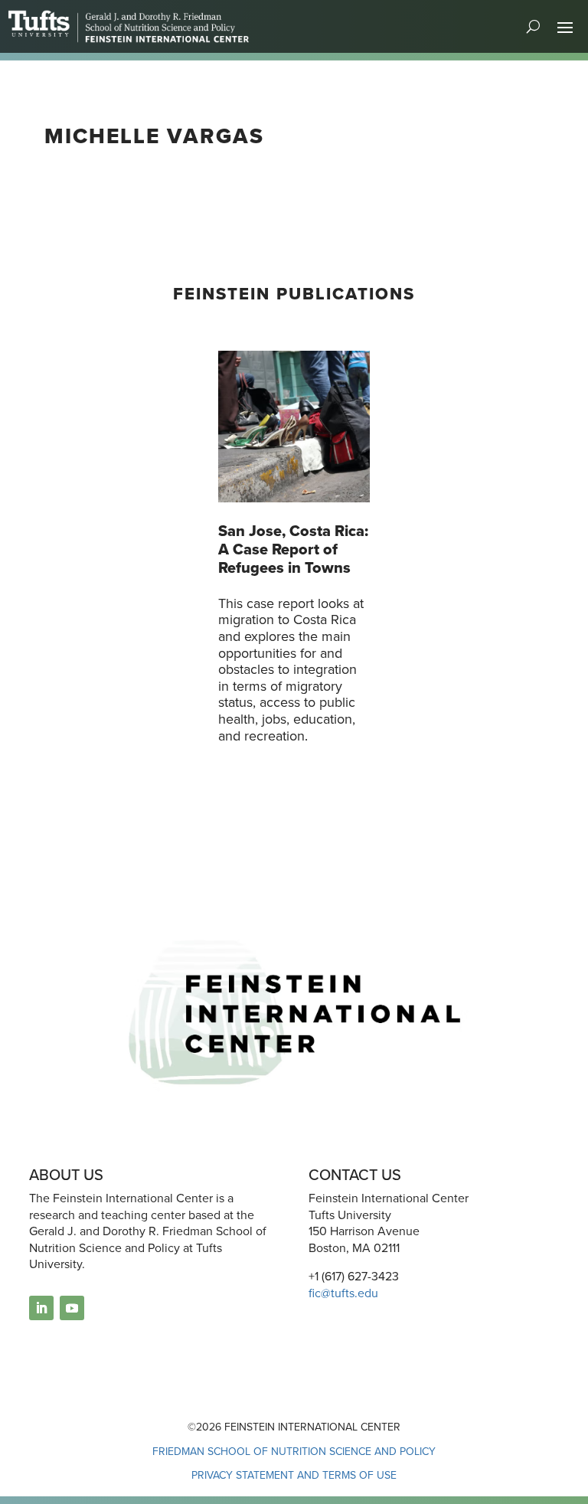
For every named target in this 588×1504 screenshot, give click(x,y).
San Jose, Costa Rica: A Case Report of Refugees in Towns (293, 549)
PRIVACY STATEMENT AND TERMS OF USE (294, 1475)
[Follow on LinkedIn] (41, 1308)
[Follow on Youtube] (72, 1308)
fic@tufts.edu (343, 1293)
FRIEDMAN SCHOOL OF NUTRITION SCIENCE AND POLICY (294, 1452)
